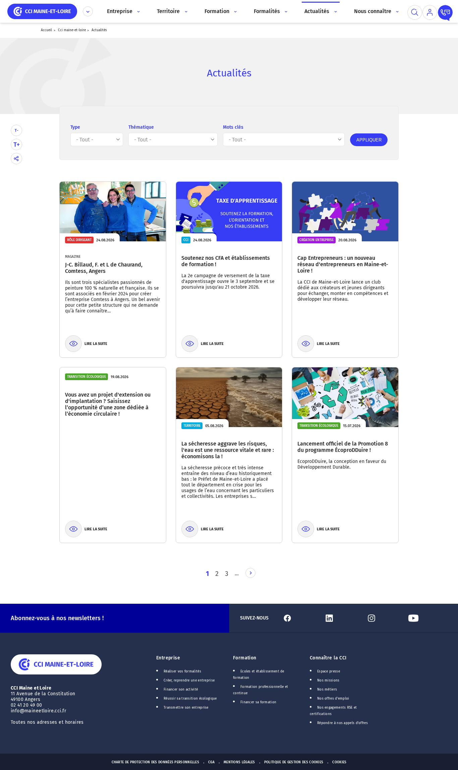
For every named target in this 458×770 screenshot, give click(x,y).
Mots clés (233, 127)
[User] (429, 12)
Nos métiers (327, 690)
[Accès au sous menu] (137, 11)
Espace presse (328, 671)
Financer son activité (181, 690)
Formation (244, 658)
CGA (211, 762)
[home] (42, 11)
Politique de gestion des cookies (294, 762)
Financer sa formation (258, 702)
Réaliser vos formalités (182, 671)
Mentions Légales (239, 762)
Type (75, 127)
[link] (250, 573)
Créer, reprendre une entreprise (189, 680)
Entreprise (168, 658)
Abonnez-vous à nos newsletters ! (57, 618)
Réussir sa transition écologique (190, 699)
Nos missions (328, 680)
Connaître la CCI (328, 658)
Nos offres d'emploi (333, 699)
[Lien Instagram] (384, 618)
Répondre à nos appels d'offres (342, 723)
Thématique (141, 127)
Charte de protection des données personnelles (155, 762)
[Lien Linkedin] (342, 618)
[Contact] (445, 12)
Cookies (339, 762)
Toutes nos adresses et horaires (48, 722)
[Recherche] (414, 12)
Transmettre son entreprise (186, 708)
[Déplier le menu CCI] (88, 11)
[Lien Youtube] (426, 618)
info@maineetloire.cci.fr (38, 711)
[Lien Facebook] (300, 618)
